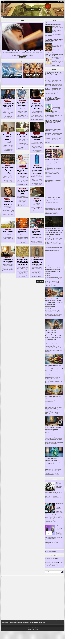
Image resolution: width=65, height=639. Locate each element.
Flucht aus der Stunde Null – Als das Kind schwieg (22, 191)
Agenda (53, 565)
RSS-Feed (59, 488)
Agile (50, 564)
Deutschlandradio (8, 100)
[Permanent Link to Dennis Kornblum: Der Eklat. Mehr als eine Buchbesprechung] (37, 223)
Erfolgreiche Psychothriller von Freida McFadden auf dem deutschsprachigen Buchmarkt (54, 161)
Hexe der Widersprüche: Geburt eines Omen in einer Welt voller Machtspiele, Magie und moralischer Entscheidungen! (54, 302)
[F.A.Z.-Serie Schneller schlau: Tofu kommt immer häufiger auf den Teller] (50, 491)
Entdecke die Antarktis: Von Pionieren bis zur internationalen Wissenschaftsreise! (12, 76)
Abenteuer (57, 558)
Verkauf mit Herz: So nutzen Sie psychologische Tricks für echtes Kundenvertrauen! (33, 76)
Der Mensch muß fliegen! (37, 200)
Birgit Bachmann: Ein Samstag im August (8, 260)
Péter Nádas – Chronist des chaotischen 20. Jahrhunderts (37, 137)
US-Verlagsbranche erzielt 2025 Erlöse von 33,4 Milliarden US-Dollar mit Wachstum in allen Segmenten (53, 122)
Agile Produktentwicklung (49, 558)
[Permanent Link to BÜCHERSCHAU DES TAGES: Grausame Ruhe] (22, 223)
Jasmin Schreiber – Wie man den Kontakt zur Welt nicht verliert (8, 105)
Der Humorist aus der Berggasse (22, 135)
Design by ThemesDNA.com (32, 629)
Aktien (61, 565)
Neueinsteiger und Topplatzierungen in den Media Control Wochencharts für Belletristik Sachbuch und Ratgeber (54, 269)
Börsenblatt (37, 165)
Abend (56, 562)
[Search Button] (32, 625)
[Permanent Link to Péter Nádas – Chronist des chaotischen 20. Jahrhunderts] (37, 127)
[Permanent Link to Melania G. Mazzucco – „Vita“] (8, 223)
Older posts (39, 281)
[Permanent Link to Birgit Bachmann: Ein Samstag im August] (8, 251)
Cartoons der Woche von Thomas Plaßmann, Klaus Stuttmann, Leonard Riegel (22, 105)
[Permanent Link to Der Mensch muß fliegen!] (37, 192)
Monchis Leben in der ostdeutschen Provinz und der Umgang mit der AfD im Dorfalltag (53, 98)
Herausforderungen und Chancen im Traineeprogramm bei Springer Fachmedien (37, 262)
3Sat (49, 564)
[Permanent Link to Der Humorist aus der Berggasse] (22, 127)
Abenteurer (47, 559)
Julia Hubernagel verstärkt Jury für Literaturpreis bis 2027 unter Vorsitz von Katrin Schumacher (53, 74)
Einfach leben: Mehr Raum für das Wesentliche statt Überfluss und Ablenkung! (8, 138)
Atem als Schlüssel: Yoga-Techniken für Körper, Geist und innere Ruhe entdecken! (22, 51)
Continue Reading (22, 57)
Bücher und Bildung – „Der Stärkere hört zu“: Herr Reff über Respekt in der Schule (37, 106)
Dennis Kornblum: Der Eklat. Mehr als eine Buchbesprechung (37, 233)
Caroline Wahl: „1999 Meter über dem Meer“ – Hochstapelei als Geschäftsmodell (8, 204)
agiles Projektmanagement (56, 564)
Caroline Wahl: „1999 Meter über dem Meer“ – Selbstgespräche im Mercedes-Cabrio (23, 171)
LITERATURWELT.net (32, 9)
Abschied (47, 565)
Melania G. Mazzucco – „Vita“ (8, 232)
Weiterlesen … (48, 176)
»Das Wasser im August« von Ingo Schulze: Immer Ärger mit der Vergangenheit (8, 170)
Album (50, 565)
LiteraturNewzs (8, 101)
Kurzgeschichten (23, 188)
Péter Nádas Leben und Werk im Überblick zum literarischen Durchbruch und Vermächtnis (23, 262)
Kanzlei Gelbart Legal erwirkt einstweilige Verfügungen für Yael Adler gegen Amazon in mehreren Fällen (37, 170)
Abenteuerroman (50, 562)
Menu (3, 1)
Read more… (50, 35)
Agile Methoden (57, 565)
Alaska (46, 562)
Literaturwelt (22, 132)
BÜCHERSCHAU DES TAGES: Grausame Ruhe (22, 232)
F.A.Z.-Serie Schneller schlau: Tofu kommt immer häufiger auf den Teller (59, 485)
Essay (8, 132)
